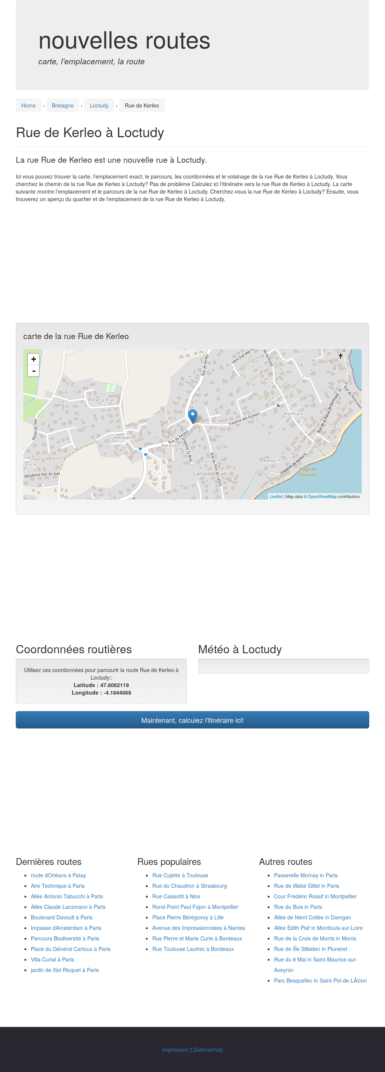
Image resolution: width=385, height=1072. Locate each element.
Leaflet (276, 496)
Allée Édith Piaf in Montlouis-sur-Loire (318, 927)
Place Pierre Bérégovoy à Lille (188, 917)
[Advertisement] (192, 262)
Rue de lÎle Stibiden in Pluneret (310, 948)
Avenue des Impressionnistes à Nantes (198, 927)
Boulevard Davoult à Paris (61, 917)
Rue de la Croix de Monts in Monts (315, 938)
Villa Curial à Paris (52, 959)
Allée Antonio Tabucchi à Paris (67, 896)
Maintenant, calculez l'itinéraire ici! (192, 720)
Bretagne (63, 105)
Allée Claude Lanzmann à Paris (68, 906)
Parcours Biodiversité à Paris (65, 938)
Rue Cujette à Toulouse (180, 875)
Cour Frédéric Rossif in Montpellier (315, 896)
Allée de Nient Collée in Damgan (312, 917)
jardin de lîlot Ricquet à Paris (65, 970)
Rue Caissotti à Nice (176, 896)
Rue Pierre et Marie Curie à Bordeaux (197, 938)
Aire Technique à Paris (58, 885)
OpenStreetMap (322, 496)
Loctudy (99, 105)
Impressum (175, 1049)
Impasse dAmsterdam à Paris (66, 927)
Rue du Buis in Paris (298, 906)
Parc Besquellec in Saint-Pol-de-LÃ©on (320, 980)
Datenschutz (208, 1049)
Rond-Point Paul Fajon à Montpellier (195, 906)
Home (28, 105)
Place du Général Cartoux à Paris (71, 948)
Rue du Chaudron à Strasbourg (189, 885)
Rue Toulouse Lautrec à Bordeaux (193, 948)
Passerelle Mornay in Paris (306, 875)
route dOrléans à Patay (58, 875)
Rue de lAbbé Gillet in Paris (306, 885)
